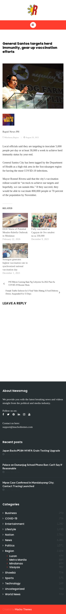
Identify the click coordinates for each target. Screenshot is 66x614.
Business (11, 513)
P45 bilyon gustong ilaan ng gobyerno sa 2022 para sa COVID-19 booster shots (31, 283)
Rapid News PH (11, 131)
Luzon (13, 556)
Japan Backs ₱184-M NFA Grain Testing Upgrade (31, 450)
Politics (10, 545)
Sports (9, 578)
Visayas (14, 567)
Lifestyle (10, 529)
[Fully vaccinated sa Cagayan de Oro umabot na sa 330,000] (44, 220)
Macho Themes (23, 609)
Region (16, 137)
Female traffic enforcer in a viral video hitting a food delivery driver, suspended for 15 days (32, 292)
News (8, 540)
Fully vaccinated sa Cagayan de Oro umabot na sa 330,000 (42, 232)
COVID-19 (11, 518)
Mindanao (9, 137)
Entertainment (14, 524)
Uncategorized (15, 589)
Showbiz (10, 572)
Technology (12, 583)
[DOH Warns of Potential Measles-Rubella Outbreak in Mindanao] (15, 220)
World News (12, 594)
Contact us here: (11, 423)
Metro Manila (18, 560)
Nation (9, 534)
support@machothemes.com (18, 427)
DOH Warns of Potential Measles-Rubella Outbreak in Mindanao (15, 232)
